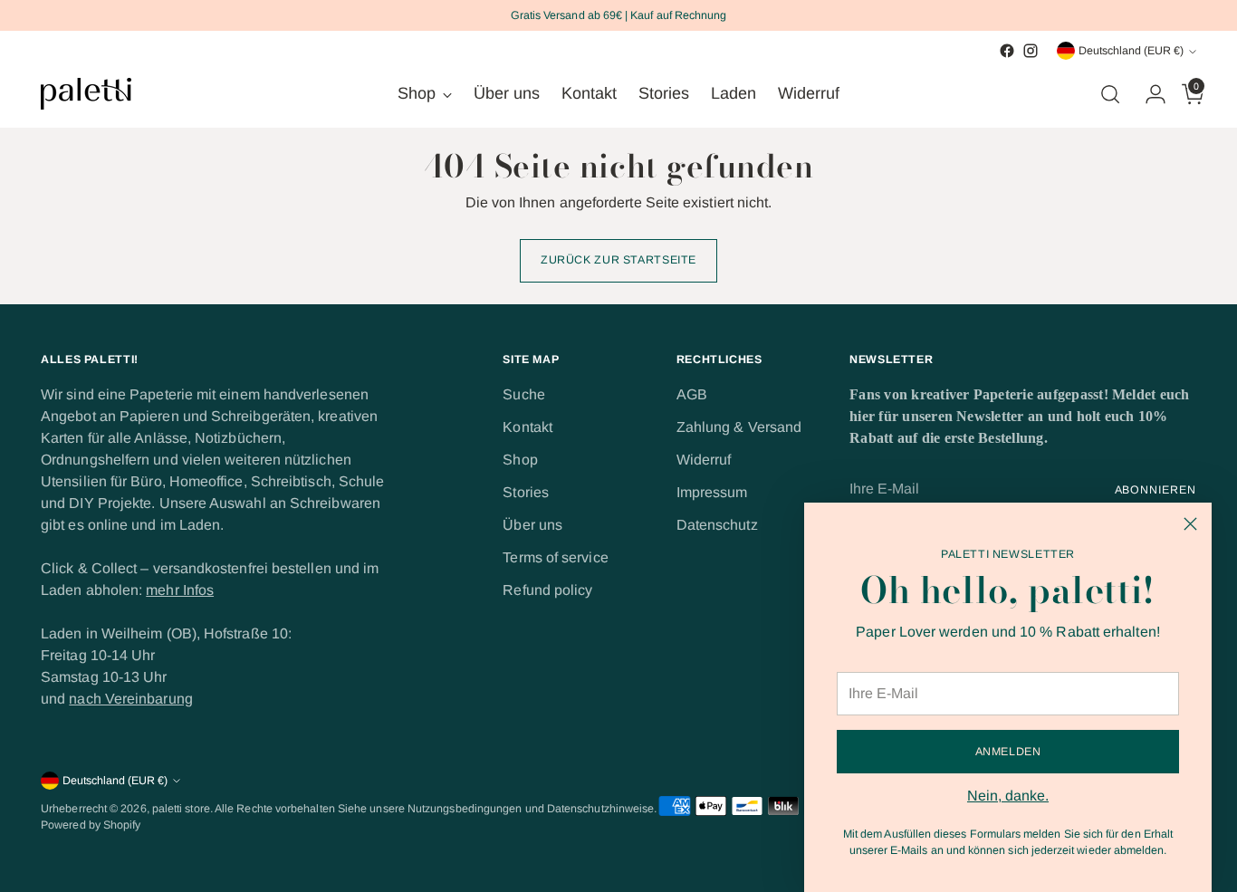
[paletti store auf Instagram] (1030, 51)
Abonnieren (1155, 490)
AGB (691, 394)
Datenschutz (717, 524)
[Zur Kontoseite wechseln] (1148, 94)
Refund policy (547, 590)
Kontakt (527, 427)
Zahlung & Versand (738, 427)
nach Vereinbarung (130, 698)
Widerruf (704, 459)
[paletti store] (86, 94)
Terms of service (555, 557)
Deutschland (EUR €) (1131, 50)
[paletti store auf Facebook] (1007, 51)
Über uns (532, 524)
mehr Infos (180, 590)
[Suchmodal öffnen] (1110, 94)
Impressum (712, 492)
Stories (526, 492)
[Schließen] (1190, 524)
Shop (520, 459)
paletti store (181, 808)
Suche (523, 394)
